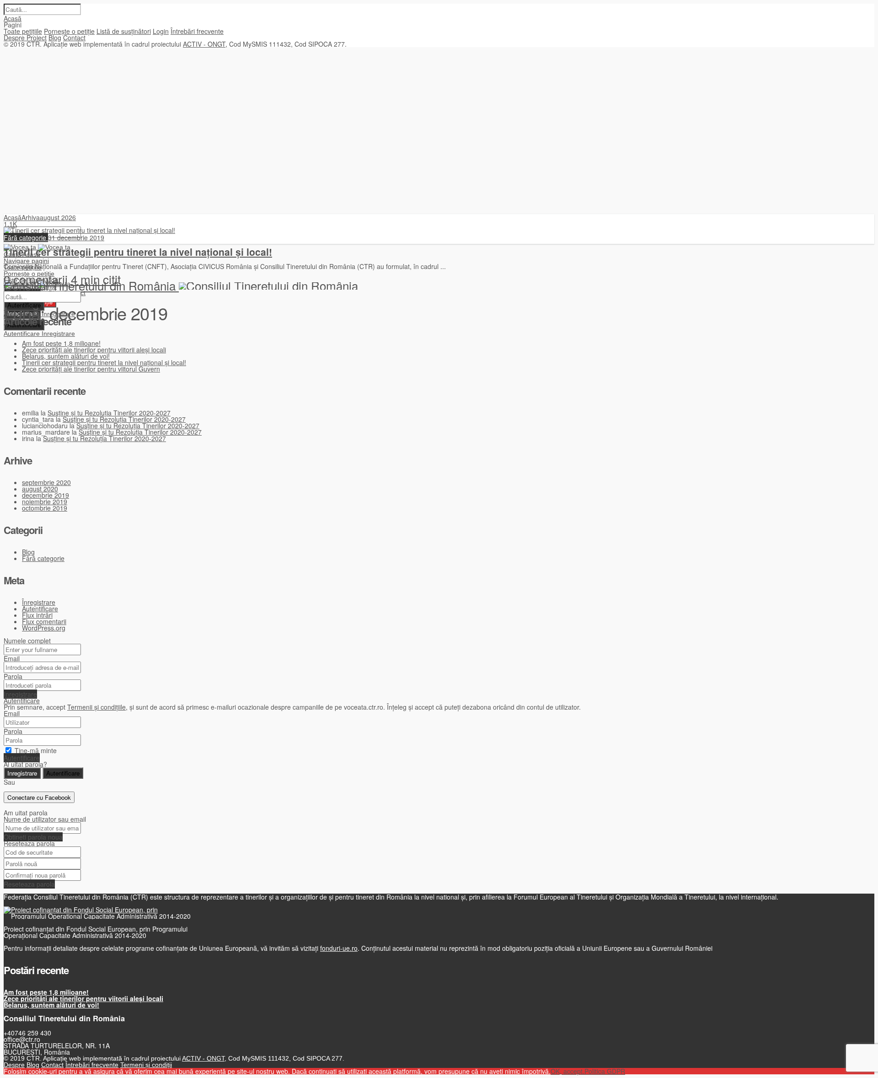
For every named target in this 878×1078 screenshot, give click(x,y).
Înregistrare (38, 602)
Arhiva (30, 217)
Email (12, 658)
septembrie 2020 (46, 482)
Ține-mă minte (36, 750)
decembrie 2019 (45, 495)
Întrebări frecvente (197, 31)
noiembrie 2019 (44, 501)
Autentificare (23, 333)
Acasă (12, 18)
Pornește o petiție (69, 31)
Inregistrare (58, 333)
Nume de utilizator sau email (45, 819)
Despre (14, 1064)
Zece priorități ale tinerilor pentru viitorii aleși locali (94, 349)
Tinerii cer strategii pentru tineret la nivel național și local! (138, 252)
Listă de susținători (123, 31)
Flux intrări (37, 615)
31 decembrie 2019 (76, 237)
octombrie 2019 (44, 507)
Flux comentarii (44, 621)
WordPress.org (43, 627)
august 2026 (58, 217)
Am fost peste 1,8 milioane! (61, 343)
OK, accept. (567, 1071)
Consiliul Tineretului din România (91, 285)
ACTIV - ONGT (204, 44)
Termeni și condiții (146, 1064)
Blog (54, 37)
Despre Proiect (25, 37)
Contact (74, 37)
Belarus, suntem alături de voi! (66, 356)
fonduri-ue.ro (339, 948)
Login (161, 31)
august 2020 (40, 488)
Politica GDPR (604, 1071)
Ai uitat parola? (25, 764)
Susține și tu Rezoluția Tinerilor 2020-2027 (109, 412)
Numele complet (27, 640)
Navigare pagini (26, 260)
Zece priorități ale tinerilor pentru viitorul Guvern (91, 368)
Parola (13, 676)
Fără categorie (26, 237)
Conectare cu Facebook (39, 797)
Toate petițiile (23, 31)
